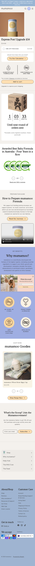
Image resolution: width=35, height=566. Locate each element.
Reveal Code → (26, 286)
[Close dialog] (33, 276)
